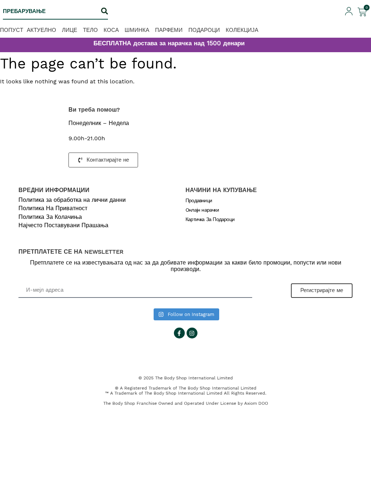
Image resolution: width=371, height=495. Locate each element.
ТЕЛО (90, 30)
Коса (111, 30)
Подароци (204, 30)
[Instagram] (192, 333)
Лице (69, 30)
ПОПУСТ (11, 30)
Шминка (137, 30)
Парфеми (169, 30)
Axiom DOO (256, 403)
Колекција (242, 30)
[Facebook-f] (179, 333)
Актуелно (41, 30)
